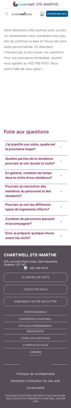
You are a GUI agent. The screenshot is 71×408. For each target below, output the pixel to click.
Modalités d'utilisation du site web (35, 381)
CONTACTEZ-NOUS (36, 289)
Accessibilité (36, 388)
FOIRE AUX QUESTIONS (35, 338)
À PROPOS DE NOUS (35, 345)
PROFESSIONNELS (35, 311)
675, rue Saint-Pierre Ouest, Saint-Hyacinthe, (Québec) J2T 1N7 (31, 263)
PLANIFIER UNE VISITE (57, 14)
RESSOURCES (35, 331)
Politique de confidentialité (35, 374)
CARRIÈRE (35, 352)
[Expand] (61, 146)
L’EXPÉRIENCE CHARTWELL (35, 319)
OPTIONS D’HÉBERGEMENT (35, 325)
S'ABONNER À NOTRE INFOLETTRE (35, 301)
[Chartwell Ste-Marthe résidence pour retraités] (35, 4)
